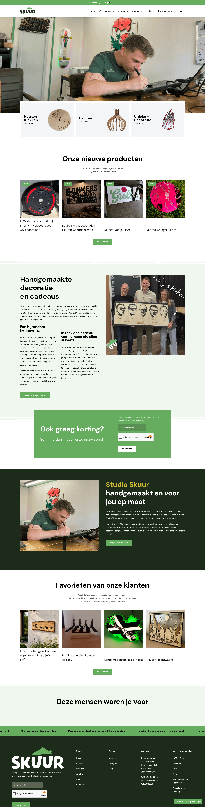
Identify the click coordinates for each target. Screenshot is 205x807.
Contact (79, 779)
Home (78, 758)
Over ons (80, 769)
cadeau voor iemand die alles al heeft (79, 336)
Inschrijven (127, 448)
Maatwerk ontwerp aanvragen (188, 802)
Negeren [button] (112, 3)
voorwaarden (179, 783)
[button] (181, 11)
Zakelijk (79, 774)
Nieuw (26, 183)
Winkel (79, 763)
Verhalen (80, 784)
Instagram (112, 763)
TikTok (111, 769)
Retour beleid (179, 779)
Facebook (112, 758)
